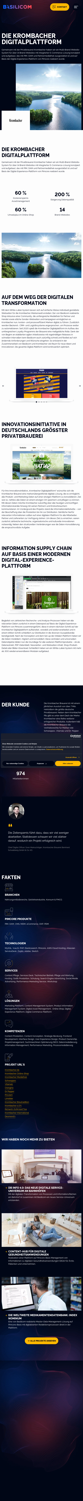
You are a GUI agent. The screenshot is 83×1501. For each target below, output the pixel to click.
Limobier (9, 1098)
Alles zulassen (68, 763)
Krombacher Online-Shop (17, 1073)
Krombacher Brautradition (17, 1102)
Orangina (9, 1088)
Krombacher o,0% (13, 1105)
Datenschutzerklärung (54, 749)
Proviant (9, 1095)
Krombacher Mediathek (16, 1077)
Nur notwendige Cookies (15, 763)
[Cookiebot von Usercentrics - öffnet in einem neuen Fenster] (72, 736)
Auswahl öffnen (71, 757)
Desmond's (10, 1116)
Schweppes (10, 1080)
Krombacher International (17, 1113)
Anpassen (40, 763)
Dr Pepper (9, 1091)
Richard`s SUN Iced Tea (16, 1109)
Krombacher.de (12, 1070)
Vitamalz (9, 1084)
